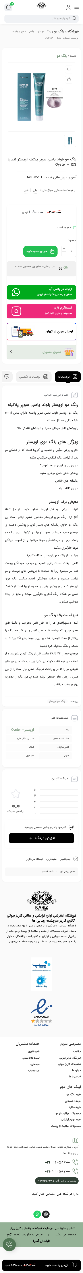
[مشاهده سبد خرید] (8, 7)
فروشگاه (73, 31)
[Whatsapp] (37, 1214)
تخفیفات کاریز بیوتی (69, 1064)
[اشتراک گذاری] (69, 80)
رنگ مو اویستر (57, 701)
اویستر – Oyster (22, 729)
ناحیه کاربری (33, 1052)
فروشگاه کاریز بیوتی (70, 1058)
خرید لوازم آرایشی (71, 1120)
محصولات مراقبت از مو (68, 1114)
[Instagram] (46, 1214)
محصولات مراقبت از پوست (66, 1126)
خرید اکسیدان (73, 1101)
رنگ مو (59, 31)
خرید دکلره (75, 1107)
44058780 (57, 1171)
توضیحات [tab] (64, 377)
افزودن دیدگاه (45, 838)
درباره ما (76, 1070)
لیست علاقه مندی (30, 1058)
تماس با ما (75, 1077)
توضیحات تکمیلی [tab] (30, 377)
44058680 (57, 1162)
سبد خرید (34, 1065)
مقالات (77, 1052)
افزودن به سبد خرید (36, 251)
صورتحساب (33, 1071)
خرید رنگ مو (73, 1095)
